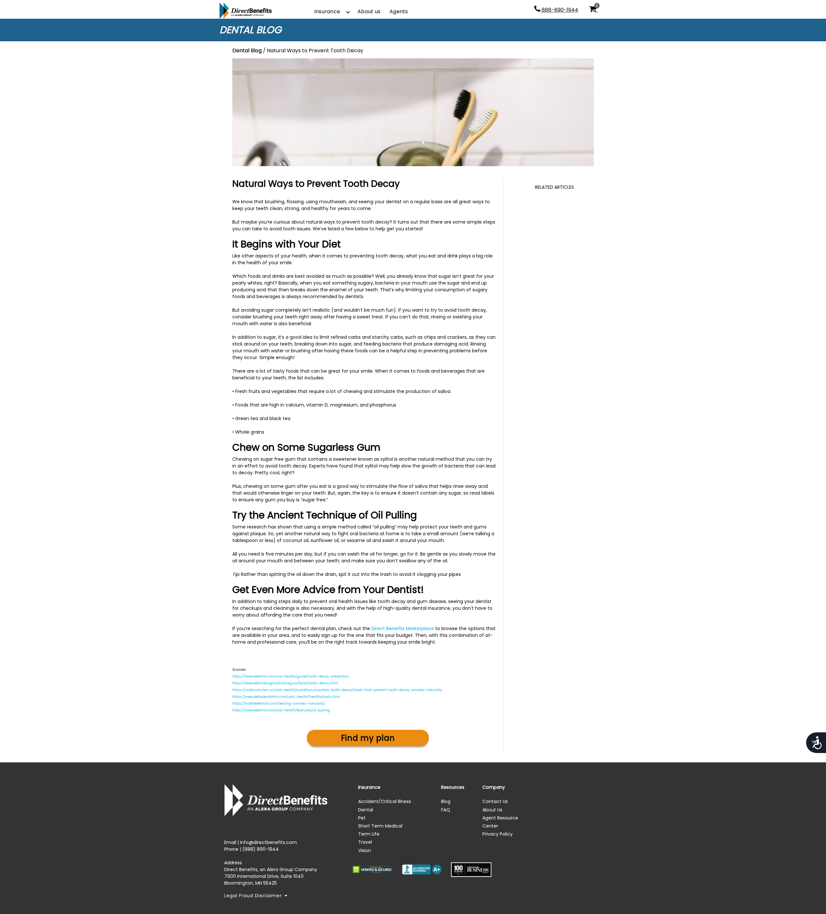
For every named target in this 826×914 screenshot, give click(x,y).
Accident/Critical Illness (384, 801)
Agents (398, 11)
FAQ (445, 810)
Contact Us (495, 801)
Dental (365, 810)
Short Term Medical (380, 826)
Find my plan (368, 738)
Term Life (368, 834)
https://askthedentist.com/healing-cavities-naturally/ (278, 703)
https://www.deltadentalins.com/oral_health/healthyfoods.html (286, 696)
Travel (365, 842)
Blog (445, 801)
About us (369, 11)
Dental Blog (247, 50)
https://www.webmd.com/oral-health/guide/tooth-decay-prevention (290, 676)
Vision (364, 850)
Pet (362, 818)
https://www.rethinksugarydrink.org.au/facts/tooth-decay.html (285, 683)
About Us (492, 810)
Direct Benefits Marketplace (402, 628)
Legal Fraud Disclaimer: (254, 895)
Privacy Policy (497, 834)
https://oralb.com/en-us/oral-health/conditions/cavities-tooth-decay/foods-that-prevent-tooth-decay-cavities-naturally (337, 690)
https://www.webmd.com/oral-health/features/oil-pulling (281, 710)
